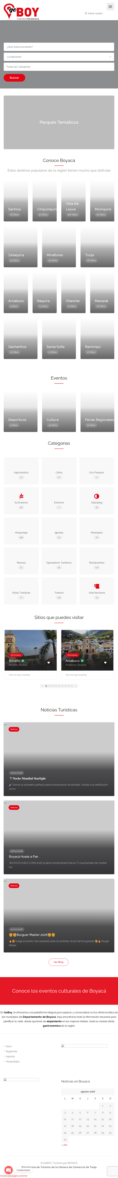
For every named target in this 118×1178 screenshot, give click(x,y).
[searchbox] (22, 66)
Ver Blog (58, 962)
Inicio (9, 1046)
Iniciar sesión (94, 13)
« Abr (64, 1144)
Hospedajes (13, 1061)
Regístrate (11, 1051)
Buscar (14, 77)
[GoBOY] (21, 11)
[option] (30, 656)
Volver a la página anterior (14, 1175)
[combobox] (59, 67)
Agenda (10, 1056)
